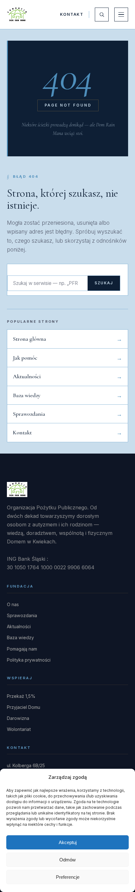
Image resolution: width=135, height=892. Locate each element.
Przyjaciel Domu (23, 707)
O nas (13, 604)
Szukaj (103, 283)
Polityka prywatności (29, 660)
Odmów (67, 859)
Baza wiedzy (26, 395)
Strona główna (29, 338)
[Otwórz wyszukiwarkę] (102, 14)
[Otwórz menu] (121, 14)
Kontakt (71, 14)
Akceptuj (68, 842)
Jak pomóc (25, 357)
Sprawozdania (29, 413)
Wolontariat (19, 729)
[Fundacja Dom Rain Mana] (17, 14)
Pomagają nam (22, 649)
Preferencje (67, 877)
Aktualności (27, 376)
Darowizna (18, 718)
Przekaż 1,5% (21, 696)
